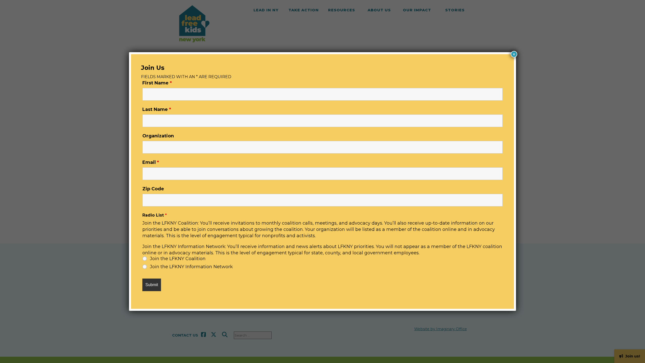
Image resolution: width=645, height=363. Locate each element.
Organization (158, 136)
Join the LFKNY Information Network (191, 266)
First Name (157, 83)
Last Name (156, 109)
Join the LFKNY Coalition (178, 258)
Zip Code (153, 189)
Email (150, 162)
